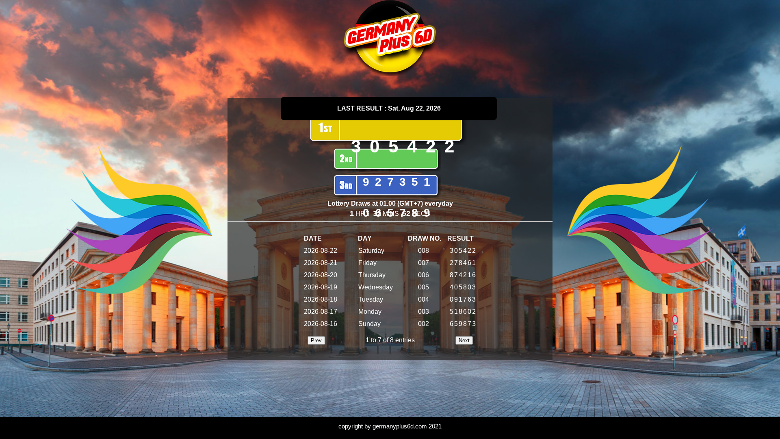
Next (464, 340)
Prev (316, 340)
